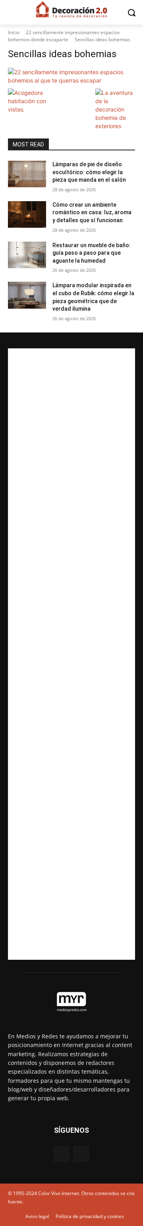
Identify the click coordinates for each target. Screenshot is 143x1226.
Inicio (13, 32)
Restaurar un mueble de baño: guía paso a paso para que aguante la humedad (91, 253)
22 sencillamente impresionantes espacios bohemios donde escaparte (64, 36)
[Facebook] (62, 1154)
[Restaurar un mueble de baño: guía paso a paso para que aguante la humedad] (27, 255)
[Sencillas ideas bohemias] (71, 76)
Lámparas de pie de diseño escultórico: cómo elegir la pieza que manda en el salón (89, 172)
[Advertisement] (71, 654)
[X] (81, 1154)
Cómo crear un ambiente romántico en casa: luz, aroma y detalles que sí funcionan (91, 212)
